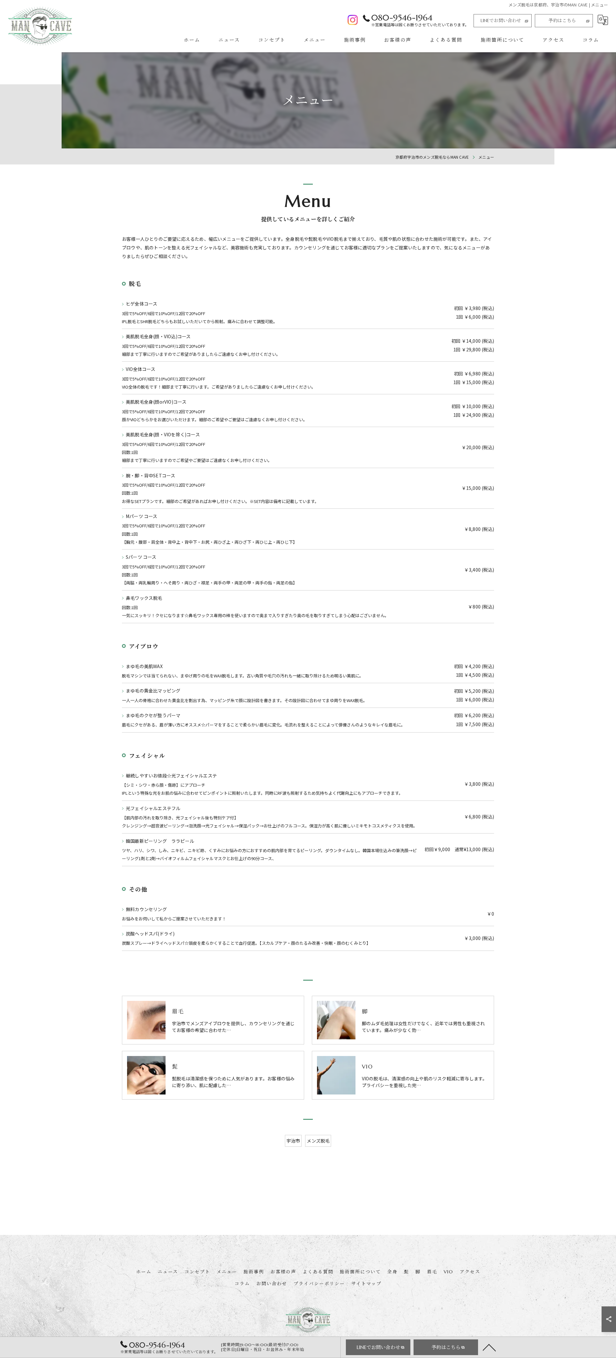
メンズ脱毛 (318, 1140)
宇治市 (293, 1140)
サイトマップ (366, 1284)
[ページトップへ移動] (489, 1347)
